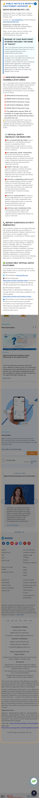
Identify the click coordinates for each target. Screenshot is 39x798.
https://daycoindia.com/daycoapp (15, 280)
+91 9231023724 (17, 20)
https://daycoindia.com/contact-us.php (17, 296)
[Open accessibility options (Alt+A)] (34, 793)
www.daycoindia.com (11, 22)
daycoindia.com (22, 275)
